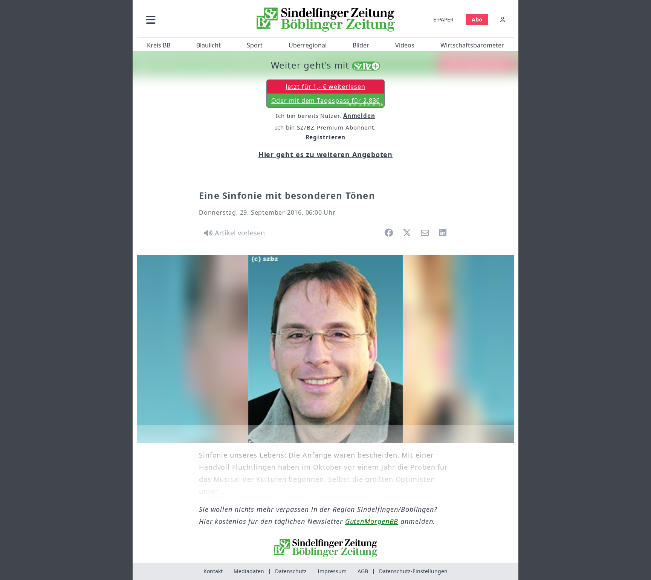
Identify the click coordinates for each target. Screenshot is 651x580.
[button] (191, 19)
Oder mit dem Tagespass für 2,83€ (327, 102)
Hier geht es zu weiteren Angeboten (325, 154)
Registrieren (326, 137)
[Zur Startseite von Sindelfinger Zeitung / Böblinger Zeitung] (326, 20)
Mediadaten (249, 571)
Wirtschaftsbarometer (472, 45)
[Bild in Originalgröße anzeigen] (325, 349)
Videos (404, 45)
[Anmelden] (502, 19)
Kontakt (213, 571)
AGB (363, 571)
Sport (255, 45)
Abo (477, 19)
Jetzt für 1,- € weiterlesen (325, 86)
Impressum (332, 571)
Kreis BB (158, 45)
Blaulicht (208, 45)
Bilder (361, 45)
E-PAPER (443, 19)
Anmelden (359, 115)
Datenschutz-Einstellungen (413, 571)
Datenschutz (291, 571)
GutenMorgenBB (372, 521)
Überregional (308, 45)
